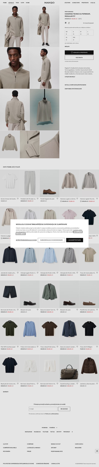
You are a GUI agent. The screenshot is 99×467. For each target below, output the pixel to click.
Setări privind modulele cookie (26, 240)
